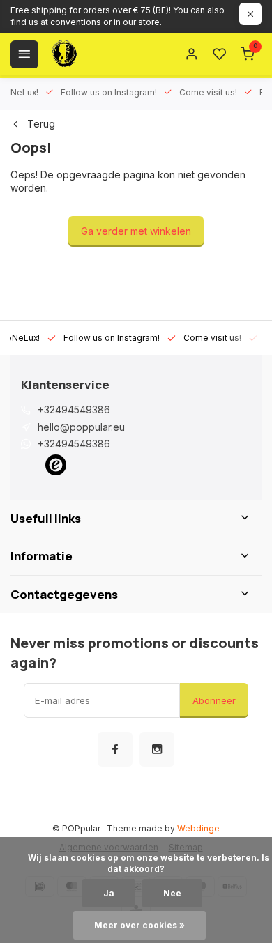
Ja (108, 893)
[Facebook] (115, 749)
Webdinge (198, 828)
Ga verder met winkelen (136, 231)
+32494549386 (74, 409)
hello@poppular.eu (81, 427)
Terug (41, 124)
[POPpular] (97, 54)
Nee (172, 893)
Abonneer (214, 700)
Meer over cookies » (139, 925)
